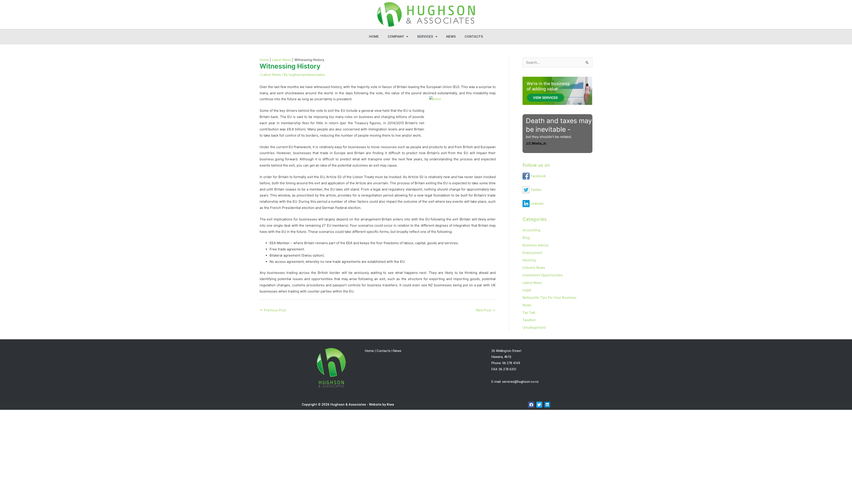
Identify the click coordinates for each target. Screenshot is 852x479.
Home (369, 351)
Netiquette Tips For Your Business (549, 297)
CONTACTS (474, 37)
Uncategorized (534, 327)
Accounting (531, 230)
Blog (526, 238)
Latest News (271, 75)
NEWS (451, 37)
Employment (532, 253)
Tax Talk (529, 312)
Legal (527, 290)
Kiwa (390, 404)
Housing (529, 260)
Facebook (538, 176)
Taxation (529, 320)
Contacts (383, 351)
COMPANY (396, 37)
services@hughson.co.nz (520, 382)
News (527, 305)
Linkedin (537, 203)
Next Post (485, 310)
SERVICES (425, 37)
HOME (374, 37)
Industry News (534, 267)
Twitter (536, 190)
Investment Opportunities (543, 275)
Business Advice (535, 245)
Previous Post (273, 310)
